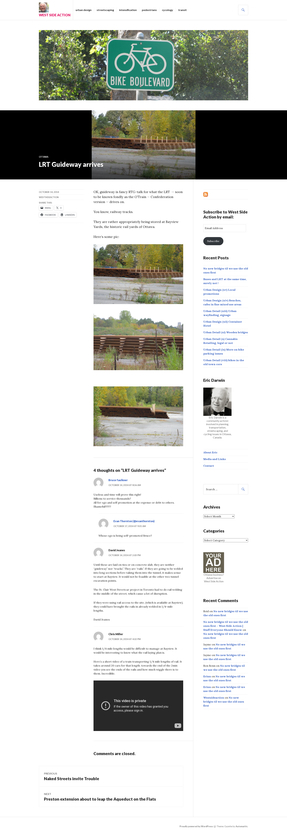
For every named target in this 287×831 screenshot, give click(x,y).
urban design (84, 9)
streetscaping (105, 9)
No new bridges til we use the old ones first (223, 701)
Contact (208, 465)
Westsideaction (49, 197)
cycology (167, 9)
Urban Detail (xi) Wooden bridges (225, 332)
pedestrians (149, 9)
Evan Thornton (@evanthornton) (133, 521)
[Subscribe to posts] (205, 194)
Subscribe (213, 241)
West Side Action (54, 15)
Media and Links (214, 459)
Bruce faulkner (118, 480)
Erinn (207, 676)
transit (182, 9)
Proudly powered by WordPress (196, 826)
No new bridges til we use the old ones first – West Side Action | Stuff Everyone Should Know (225, 625)
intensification (128, 9)
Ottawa (43, 157)
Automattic (242, 826)
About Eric (210, 452)
